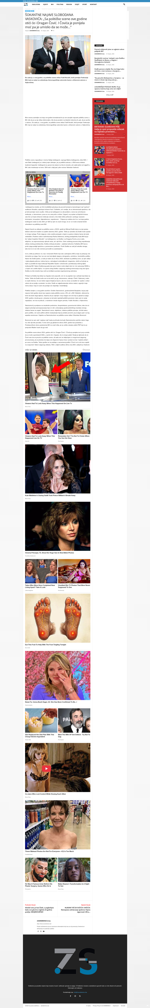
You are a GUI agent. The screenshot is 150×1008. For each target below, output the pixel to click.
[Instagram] (75, 996)
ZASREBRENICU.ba (35, 30)
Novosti (34, 9)
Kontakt (93, 4)
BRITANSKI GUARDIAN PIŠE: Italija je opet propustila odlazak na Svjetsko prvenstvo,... (109, 129)
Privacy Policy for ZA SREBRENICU (102, 1005)
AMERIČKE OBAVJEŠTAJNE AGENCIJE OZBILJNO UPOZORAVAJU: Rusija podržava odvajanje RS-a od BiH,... (115, 182)
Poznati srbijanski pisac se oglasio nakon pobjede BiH (109, 50)
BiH (52, 4)
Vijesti (45, 4)
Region (69, 4)
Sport (84, 4)
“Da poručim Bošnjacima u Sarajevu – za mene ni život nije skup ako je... (109, 79)
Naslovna (36, 4)
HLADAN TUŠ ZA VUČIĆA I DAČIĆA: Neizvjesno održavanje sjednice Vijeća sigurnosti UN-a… (75, 910)
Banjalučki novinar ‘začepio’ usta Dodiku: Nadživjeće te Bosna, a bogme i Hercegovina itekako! (109, 60)
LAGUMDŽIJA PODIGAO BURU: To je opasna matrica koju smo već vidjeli (107, 88)
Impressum (116, 1005)
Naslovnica (28, 9)
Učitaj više (109, 95)
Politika (60, 4)
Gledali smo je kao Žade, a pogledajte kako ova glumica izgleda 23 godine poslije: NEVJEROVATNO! (39, 910)
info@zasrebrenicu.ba (80, 992)
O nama (88, 1005)
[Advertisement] (58, 100)
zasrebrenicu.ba (45, 1005)
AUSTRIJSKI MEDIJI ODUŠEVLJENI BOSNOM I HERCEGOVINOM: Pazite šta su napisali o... (115, 150)
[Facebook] (38, 931)
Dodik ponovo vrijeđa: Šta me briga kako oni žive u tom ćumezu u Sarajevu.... (109, 70)
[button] (124, 4)
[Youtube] (43, 931)
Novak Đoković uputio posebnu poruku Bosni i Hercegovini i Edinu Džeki (114, 171)
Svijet (77, 4)
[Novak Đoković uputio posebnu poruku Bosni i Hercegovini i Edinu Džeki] (99, 172)
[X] (41, 931)
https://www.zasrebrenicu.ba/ (44, 923)
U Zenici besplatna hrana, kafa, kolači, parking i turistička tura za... (114, 161)
